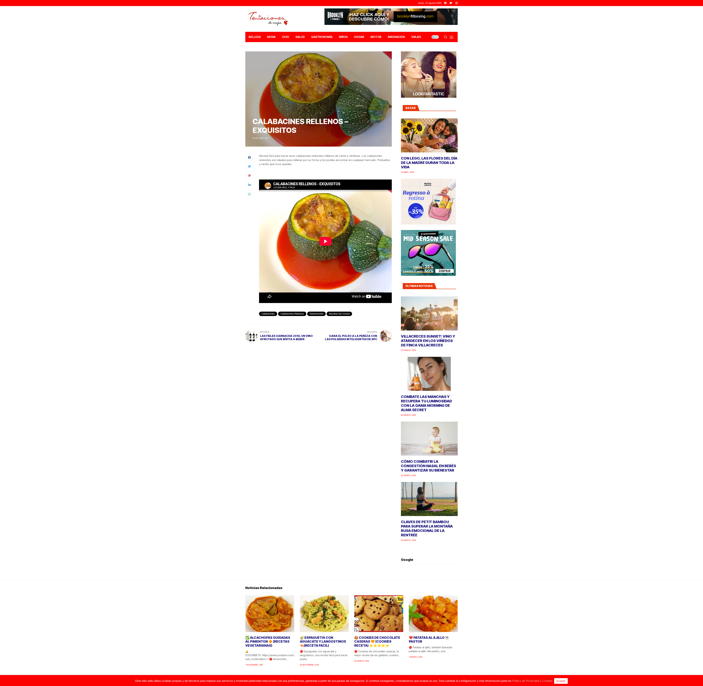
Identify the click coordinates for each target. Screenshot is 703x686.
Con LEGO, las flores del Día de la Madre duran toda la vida (429, 162)
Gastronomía (316, 313)
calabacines (268, 313)
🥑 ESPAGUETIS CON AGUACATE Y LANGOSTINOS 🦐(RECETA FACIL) (323, 641)
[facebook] (445, 3)
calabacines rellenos (292, 313)
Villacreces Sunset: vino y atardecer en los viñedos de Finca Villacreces (428, 340)
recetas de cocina (339, 313)
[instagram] (456, 3)
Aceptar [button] (561, 680)
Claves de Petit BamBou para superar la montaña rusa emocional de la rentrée (427, 528)
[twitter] (451, 3)
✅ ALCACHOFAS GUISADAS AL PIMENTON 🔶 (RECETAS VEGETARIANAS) (267, 641)
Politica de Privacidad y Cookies (532, 681)
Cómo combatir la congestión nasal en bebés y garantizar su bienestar (428, 465)
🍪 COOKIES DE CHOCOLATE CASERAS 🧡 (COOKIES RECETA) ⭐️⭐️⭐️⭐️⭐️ (377, 641)
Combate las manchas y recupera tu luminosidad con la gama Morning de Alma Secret (426, 403)
